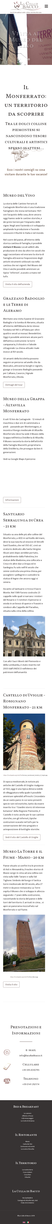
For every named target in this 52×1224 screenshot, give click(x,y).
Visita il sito (11, 984)
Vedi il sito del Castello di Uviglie (21, 837)
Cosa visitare (27, 1172)
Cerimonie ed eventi (27, 1146)
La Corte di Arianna (27, 1120)
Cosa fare (27, 1174)
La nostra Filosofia (27, 1149)
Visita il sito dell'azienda (17, 284)
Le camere (27, 1113)
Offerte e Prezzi (27, 1115)
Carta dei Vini (27, 1144)
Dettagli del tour (14, 385)
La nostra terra (27, 1169)
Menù (27, 1141)
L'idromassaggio (27, 1118)
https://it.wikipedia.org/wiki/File (12, 775)
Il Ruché (27, 1177)
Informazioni (12, 500)
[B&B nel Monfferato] (26, 5)
